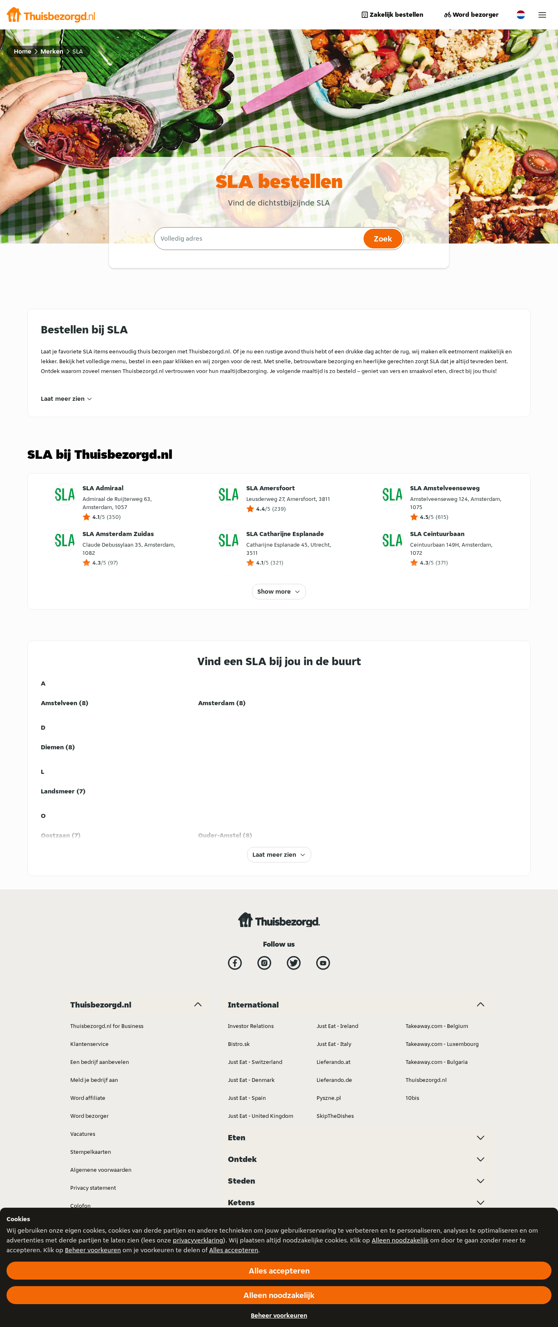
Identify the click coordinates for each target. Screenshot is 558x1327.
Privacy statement (93, 1187)
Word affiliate (87, 1097)
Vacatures (82, 1133)
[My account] (542, 15)
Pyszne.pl (329, 1097)
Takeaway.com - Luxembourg (442, 1044)
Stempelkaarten (90, 1151)
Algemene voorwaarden (101, 1169)
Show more (274, 591)
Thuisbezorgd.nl (426, 1079)
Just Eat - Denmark (251, 1079)
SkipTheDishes (335, 1115)
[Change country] (520, 14)
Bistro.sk (239, 1044)
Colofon (80, 1205)
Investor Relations (251, 1026)
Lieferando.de (334, 1079)
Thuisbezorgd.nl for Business (106, 1026)
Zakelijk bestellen (396, 14)
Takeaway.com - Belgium (437, 1026)
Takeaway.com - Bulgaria (437, 1062)
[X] (294, 963)
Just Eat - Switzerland (255, 1062)
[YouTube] (323, 963)
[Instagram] (264, 963)
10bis (412, 1097)
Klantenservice (89, 1044)
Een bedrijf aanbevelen (99, 1062)
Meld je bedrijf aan (94, 1079)
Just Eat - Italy (334, 1044)
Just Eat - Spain (247, 1097)
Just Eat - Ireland (337, 1026)
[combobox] (258, 239)
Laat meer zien (63, 398)
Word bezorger (476, 14)
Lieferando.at (333, 1062)
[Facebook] (235, 963)
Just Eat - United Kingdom (260, 1115)
